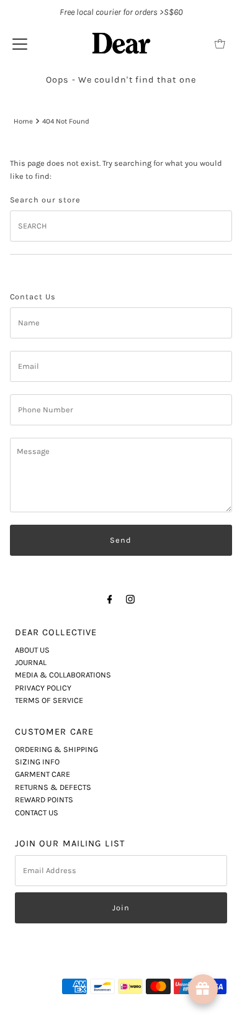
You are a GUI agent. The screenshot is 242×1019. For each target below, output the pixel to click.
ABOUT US (32, 649)
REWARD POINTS (44, 799)
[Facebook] (109, 599)
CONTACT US (36, 812)
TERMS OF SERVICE (49, 700)
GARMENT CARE (42, 774)
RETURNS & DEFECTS (53, 787)
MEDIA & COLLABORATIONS (63, 674)
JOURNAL (31, 662)
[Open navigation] (20, 43)
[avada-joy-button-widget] (203, 989)
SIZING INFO (37, 761)
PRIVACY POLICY (43, 687)
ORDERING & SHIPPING (56, 749)
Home (23, 121)
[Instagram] (130, 599)
